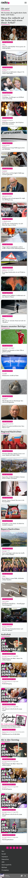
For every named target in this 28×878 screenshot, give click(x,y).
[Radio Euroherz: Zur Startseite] (12, 2)
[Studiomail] (17, 848)
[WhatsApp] (7, 848)
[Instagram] (14, 848)
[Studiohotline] (20, 848)
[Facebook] (11, 848)
